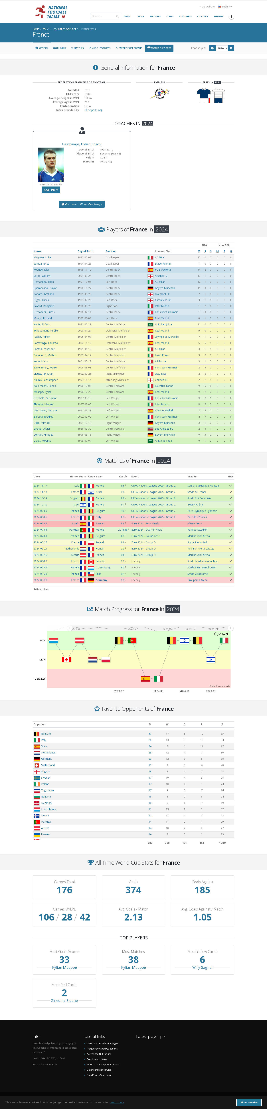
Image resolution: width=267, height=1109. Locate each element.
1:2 (122, 498)
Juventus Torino (164, 386)
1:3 (122, 485)
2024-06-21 (40, 548)
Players (61, 48)
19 (150, 765)
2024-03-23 (40, 580)
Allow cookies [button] (249, 1102)
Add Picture (51, 190)
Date (37, 476)
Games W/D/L (64, 909)
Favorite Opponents (130, 48)
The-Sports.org (93, 110)
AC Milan (160, 257)
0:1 (122, 555)
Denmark (46, 803)
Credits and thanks (97, 1059)
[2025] (231, 48)
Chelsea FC (161, 380)
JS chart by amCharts (220, 686)
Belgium (46, 733)
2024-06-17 (40, 555)
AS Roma (160, 361)
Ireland (45, 784)
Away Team (95, 476)
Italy (43, 740)
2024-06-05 (40, 567)
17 (150, 777)
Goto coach (83, 204)
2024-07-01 (40, 536)
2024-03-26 (40, 574)
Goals (133, 882)
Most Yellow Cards (202, 951)
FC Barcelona (163, 269)
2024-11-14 (40, 492)
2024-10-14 (40, 498)
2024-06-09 (40, 561)
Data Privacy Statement (99, 1075)
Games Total (64, 882)
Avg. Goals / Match (133, 909)
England (45, 771)
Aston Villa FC (163, 300)
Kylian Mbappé (64, 967)
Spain (44, 746)
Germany (46, 758)
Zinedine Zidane (64, 1000)
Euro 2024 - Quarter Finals (146, 529)
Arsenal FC (161, 275)
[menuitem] (150, 628)
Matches (78, 48)
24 (150, 746)
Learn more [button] (117, 1102)
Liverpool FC (162, 294)
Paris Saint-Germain (166, 312)
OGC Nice (160, 373)
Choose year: (199, 48)
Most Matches (133, 951)
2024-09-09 (40, 511)
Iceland (45, 815)
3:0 (122, 567)
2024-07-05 (40, 529)
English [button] (226, 6)
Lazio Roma (162, 355)
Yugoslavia (47, 790)
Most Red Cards (64, 985)
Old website (208, 6)
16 (150, 796)
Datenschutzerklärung (99, 1069)
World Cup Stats (161, 48)
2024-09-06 (40, 517)
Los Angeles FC (164, 428)
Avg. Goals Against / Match (202, 909)
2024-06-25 (40, 542)
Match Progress (101, 48)
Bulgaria (46, 796)
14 (150, 821)
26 (150, 740)
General (43, 48)
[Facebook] (231, 16)
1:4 (122, 504)
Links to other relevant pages (102, 1043)
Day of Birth (85, 251)
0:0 (122, 492)
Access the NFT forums (99, 1054)
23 (150, 752)
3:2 (122, 574)
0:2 (122, 580)
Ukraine (45, 834)
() (122, 529)
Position (111, 251)
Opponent (40, 724)
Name (37, 251)
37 (150, 733)
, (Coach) (81, 144)
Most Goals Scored (64, 951)
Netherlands (48, 752)
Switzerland (48, 765)
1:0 (122, 536)
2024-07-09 (40, 523)
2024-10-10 (40, 504)
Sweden (45, 777)
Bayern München (165, 288)
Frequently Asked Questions (102, 1048)
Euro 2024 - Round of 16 (145, 536)
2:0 (122, 511)
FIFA (230, 476)
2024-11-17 (40, 485)
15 (150, 809)
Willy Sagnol (202, 967)
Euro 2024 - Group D (143, 542)
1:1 (122, 542)
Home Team (78, 476)
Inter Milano (162, 306)
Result (123, 476)
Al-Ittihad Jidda (163, 324)
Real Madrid (162, 318)
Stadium (192, 476)
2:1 (122, 523)
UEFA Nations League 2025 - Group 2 (153, 485)
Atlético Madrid (164, 410)
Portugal (46, 821)
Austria (45, 828)
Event (135, 476)
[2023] (212, 48)
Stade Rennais (163, 263)
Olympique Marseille (167, 336)
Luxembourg (48, 809)
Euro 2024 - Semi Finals (145, 523)
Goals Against (202, 882)
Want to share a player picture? (103, 1064)
